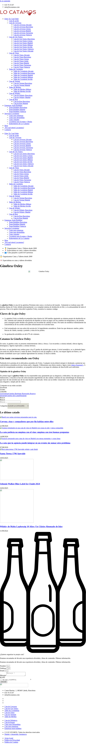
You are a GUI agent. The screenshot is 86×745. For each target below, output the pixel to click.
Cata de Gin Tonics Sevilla (22, 47)
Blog (6, 126)
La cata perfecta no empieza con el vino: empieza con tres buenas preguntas (34, 432)
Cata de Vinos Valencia (21, 67)
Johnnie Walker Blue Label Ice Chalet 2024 (20, 484)
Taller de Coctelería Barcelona (24, 73)
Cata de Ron (13, 99)
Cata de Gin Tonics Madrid (23, 43)
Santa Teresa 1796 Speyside (12, 453)
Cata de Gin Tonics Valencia (23, 49)
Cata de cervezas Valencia (22, 35)
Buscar (2, 398)
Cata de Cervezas (15, 23)
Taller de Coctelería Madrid (23, 75)
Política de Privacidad (23, 680)
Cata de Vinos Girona (21, 59)
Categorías (4, 406)
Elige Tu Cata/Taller (11, 19)
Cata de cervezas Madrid (22, 31)
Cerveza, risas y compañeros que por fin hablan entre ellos (26, 421)
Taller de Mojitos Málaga (22, 89)
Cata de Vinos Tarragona (22, 65)
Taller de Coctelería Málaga (23, 77)
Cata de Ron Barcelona (21, 101)
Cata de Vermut (14, 81)
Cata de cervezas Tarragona (23, 33)
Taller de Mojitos (15, 87)
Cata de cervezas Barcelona (23, 27)
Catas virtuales (14, 120)
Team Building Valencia (17, 111)
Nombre (3, 666)
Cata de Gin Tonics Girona (22, 41)
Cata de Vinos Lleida (20, 61)
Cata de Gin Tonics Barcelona (24, 39)
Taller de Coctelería (16, 69)
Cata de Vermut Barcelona (22, 83)
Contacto (7, 130)
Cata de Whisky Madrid (21, 97)
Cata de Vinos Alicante (21, 55)
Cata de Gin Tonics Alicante (23, 51)
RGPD (2, 677)
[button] (43, 388)
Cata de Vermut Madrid (21, 85)
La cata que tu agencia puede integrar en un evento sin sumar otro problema (35, 443)
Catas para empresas (16, 116)
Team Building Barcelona (18, 107)
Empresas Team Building (13, 105)
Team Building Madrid (17, 109)
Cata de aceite (14, 21)
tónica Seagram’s (77, 365)
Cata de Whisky (14, 93)
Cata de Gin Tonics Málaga (23, 45)
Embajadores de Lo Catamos (19, 124)
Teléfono (3, 668)
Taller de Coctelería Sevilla (22, 79)
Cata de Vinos (14, 53)
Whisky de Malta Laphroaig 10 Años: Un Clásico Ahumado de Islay (31, 526)
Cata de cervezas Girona (22, 29)
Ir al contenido (5, 1)
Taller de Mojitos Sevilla (22, 91)
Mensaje (3, 675)
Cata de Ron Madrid (20, 103)
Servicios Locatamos (11, 113)
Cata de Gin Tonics (16, 37)
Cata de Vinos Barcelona (22, 57)
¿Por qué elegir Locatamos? (14, 128)
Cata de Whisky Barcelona (22, 95)
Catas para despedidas (17, 118)
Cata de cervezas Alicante (22, 25)
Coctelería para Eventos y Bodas (20, 122)
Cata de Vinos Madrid (21, 63)
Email (2, 671)
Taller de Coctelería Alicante (23, 71)
